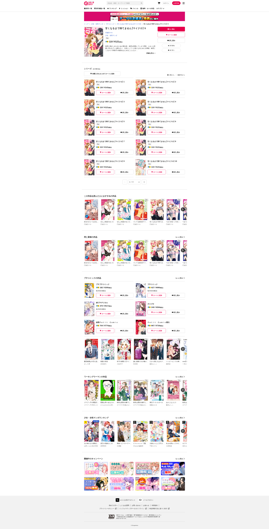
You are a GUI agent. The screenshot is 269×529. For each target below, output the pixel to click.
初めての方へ (113, 505)
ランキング (113, 8)
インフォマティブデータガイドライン (131, 509)
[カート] (159, 3)
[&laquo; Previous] (125, 182)
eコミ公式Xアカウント (126, 500)
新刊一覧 (89, 8)
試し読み (172, 40)
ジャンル (135, 8)
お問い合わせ (136, 505)
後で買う (172, 50)
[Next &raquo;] (144, 182)
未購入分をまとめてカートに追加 (103, 74)
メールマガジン (148, 500)
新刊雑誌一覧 (100, 8)
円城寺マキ (109, 33)
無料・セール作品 (148, 8)
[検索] (141, 3)
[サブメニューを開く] (183, 3)
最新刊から (181, 75)
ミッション (124, 8)
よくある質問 (124, 505)
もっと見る (179, 237)
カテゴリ (159, 8)
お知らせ (146, 505)
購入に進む (171, 29)
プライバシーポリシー (108, 509)
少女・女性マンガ (111, 35)
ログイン (166, 3)
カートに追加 (172, 35)
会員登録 (176, 3)
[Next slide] (183, 209)
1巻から (171, 75)
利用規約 (155, 505)
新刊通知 (172, 45)
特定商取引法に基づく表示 (159, 509)
